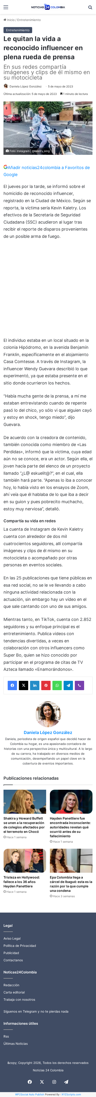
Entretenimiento (29, 20)
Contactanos (13, 960)
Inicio (10, 20)
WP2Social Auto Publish (29, 1094)
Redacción (11, 985)
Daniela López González (26, 86)
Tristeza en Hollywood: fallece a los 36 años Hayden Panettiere (21, 881)
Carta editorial (14, 992)
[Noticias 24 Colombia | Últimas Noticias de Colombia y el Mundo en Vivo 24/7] (48, 7)
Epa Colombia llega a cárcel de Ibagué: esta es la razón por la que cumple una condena (71, 884)
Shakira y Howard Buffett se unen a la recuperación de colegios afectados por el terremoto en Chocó (24, 825)
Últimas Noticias (15, 1043)
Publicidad (11, 953)
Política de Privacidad (19, 946)
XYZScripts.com (71, 1094)
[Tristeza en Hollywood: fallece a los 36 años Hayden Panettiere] (24, 861)
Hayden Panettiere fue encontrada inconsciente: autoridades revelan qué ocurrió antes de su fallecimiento (70, 827)
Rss (6, 1036)
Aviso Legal (12, 938)
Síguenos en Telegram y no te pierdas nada (36, 1011)
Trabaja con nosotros (19, 999)
